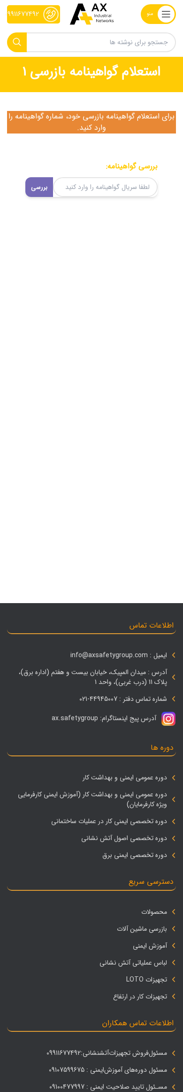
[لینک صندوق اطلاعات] (33, 14)
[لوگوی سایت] (91, 14)
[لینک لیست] (91, 655)
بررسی (39, 187)
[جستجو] (17, 42)
